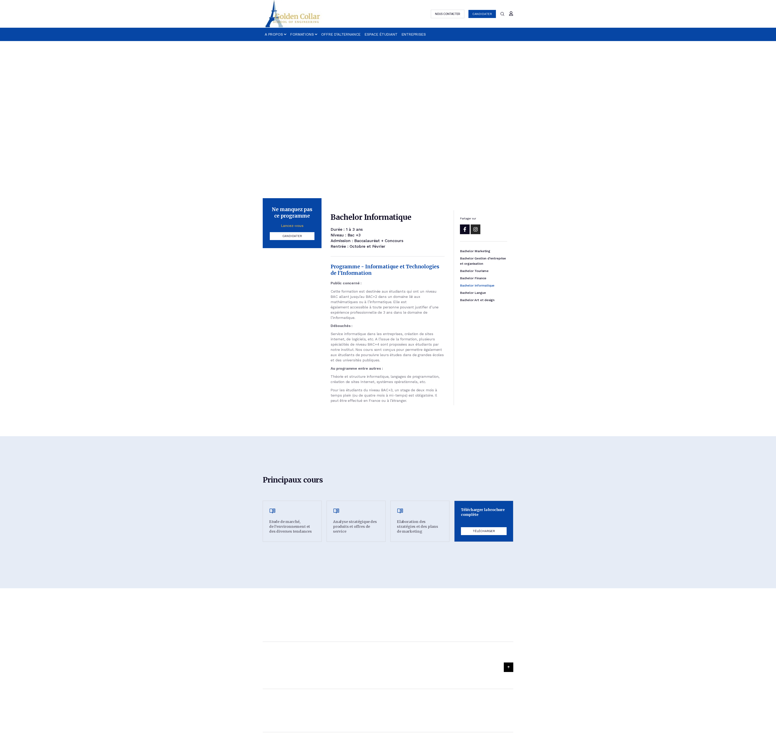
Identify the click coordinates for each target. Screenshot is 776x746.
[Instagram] (475, 229)
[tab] (475, 251)
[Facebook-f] (465, 229)
